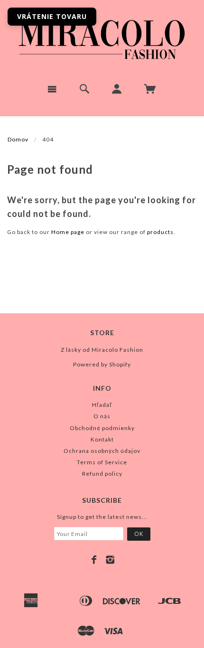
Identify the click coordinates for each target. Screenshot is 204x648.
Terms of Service (102, 462)
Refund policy (102, 473)
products (160, 231)
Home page (67, 231)
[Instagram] (110, 559)
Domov (18, 139)
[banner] (102, 38)
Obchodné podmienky (102, 428)
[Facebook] (94, 559)
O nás (102, 416)
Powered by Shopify (102, 364)
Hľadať (102, 404)
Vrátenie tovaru (52, 16)
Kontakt (102, 439)
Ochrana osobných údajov (102, 450)
